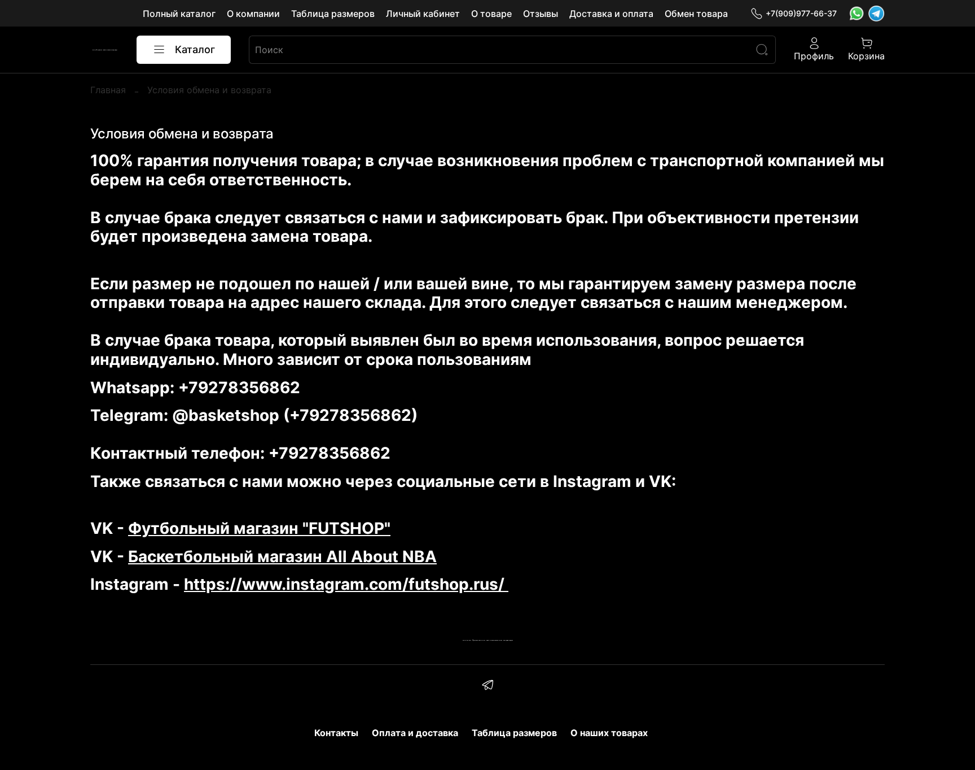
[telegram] (487, 686)
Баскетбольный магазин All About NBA (282, 556)
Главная (108, 89)
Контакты (336, 732)
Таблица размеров (333, 13)
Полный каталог (179, 13)
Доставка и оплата (611, 13)
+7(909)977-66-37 (801, 13)
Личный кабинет (423, 13)
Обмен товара (696, 13)
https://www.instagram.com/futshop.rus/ (346, 584)
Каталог (195, 49)
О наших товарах (609, 732)
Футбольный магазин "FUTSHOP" (259, 528)
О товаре (491, 13)
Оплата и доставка (415, 732)
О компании (253, 13)
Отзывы (540, 13)
